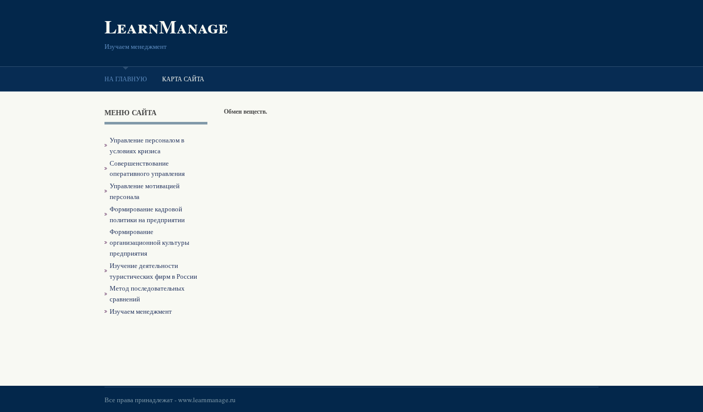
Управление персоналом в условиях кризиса (147, 145)
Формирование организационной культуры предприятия (149, 242)
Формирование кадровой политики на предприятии (147, 214)
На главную (125, 79)
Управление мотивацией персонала (145, 191)
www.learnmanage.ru (207, 399)
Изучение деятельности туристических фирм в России (153, 271)
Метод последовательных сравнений (147, 293)
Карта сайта (183, 79)
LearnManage (166, 26)
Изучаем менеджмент (141, 311)
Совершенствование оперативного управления (147, 168)
